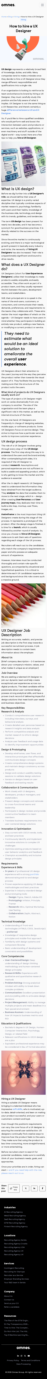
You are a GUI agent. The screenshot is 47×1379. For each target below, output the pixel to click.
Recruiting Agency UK (13, 1251)
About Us (8, 1296)
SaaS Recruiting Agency (14, 1219)
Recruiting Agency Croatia (15, 1244)
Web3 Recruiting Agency (15, 1216)
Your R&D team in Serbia (14, 1282)
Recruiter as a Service (13, 1275)
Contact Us (9, 1300)
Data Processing (23, 1364)
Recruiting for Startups (14, 1272)
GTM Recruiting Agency (14, 1223)
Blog (10, 17)
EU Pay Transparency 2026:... (16, 1324)
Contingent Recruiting (14, 1268)
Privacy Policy (13, 1360)
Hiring (16, 17)
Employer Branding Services (16, 1279)
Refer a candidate (11, 1307)
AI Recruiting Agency (13, 1212)
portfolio (34, 874)
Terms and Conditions (30, 1360)
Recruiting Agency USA (14, 1247)
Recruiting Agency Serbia (15, 1240)
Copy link (15, 1188)
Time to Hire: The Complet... (16, 1328)
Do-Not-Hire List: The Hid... (16, 1331)
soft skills (17, 1109)
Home (4, 17)
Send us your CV (11, 1303)
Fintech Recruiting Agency (16, 1226)
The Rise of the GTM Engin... (16, 1320)
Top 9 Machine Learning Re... (16, 1335)
